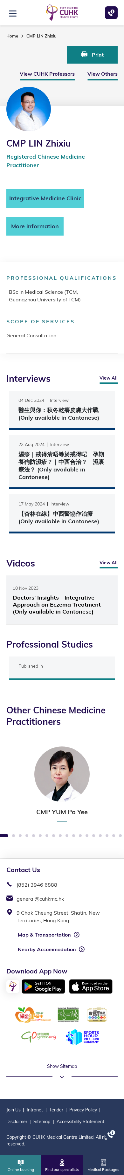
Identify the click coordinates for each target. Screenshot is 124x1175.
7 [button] (40, 836)
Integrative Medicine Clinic (45, 198)
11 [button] (66, 836)
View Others (102, 74)
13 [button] (80, 836)
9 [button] (53, 836)
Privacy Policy (83, 1110)
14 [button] (87, 836)
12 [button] (73, 836)
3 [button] (13, 836)
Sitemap (41, 1121)
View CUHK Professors (47, 74)
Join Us (13, 1110)
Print (97, 55)
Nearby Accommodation (47, 949)
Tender (56, 1110)
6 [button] (33, 836)
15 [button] (93, 836)
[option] (62, 784)
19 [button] (120, 836)
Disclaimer (16, 1121)
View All (109, 378)
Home (12, 35)
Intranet (35, 1110)
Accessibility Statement (80, 1121)
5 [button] (26, 836)
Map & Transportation (44, 934)
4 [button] (20, 836)
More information (35, 226)
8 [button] (46, 836)
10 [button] (60, 836)
